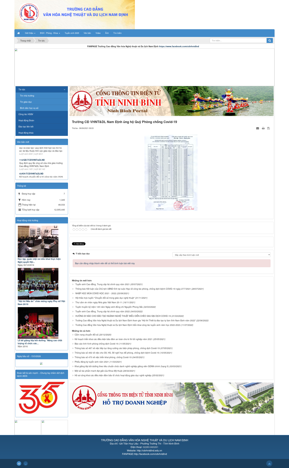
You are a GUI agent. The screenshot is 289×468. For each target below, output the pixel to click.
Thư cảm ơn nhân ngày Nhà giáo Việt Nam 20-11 (98, 302)
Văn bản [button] (87, 33)
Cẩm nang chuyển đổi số (86, 334)
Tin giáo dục (26, 101)
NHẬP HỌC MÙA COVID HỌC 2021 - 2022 (95, 293)
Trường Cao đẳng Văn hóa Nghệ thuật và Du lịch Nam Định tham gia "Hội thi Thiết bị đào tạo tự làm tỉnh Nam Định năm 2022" (135, 320)
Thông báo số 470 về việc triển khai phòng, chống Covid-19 (103, 357)
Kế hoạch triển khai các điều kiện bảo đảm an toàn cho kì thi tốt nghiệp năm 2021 (113, 339)
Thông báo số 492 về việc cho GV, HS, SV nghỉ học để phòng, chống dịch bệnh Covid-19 (117, 352)
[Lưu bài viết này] (268, 128)
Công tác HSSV (26, 114)
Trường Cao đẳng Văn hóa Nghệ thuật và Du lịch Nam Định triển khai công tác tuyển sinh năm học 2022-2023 (127, 324)
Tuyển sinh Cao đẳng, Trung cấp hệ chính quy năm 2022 (102, 311)
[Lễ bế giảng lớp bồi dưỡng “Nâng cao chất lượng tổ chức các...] (42, 323)
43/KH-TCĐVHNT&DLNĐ (31, 155)
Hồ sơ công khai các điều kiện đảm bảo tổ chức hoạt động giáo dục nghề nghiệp (113, 375)
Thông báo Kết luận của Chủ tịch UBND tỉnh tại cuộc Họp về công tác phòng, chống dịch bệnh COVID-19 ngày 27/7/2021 (133, 288)
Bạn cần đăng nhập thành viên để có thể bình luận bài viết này (105, 263)
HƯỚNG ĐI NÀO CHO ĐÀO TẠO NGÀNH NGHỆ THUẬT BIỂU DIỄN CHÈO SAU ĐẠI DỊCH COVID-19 (123, 315)
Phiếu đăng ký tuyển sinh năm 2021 (92, 361)
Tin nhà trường (27, 95)
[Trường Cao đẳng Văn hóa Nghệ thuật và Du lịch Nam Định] (74, 14)
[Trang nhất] (19, 33)
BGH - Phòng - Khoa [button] (49, 33)
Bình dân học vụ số (29, 107)
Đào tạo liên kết (26, 126)
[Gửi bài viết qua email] (258, 128)
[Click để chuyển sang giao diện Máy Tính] (25, 463)
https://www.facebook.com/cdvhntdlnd (149, 46)
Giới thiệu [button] (29, 33)
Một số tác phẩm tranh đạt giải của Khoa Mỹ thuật (98, 370)
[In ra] (263, 128)
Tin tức (22, 89)
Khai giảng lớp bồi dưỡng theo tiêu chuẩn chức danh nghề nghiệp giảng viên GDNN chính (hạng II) (122, 366)
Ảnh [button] (107, 33)
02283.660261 (150, 447)
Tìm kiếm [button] (117, 33)
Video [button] (98, 33)
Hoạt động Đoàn (26, 120)
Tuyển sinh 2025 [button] (72, 33)
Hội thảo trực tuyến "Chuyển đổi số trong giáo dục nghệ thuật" (105, 297)
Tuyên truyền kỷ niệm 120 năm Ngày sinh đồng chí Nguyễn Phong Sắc (109, 306)
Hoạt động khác (26, 132)
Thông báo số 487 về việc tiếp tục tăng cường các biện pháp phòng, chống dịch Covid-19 (117, 348)
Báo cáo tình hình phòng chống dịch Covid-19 (96, 343)
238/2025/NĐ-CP (27, 166)
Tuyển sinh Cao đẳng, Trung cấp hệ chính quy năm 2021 (102, 284)
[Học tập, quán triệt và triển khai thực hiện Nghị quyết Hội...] (42, 241)
